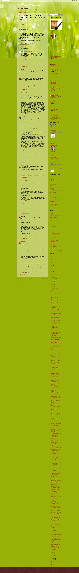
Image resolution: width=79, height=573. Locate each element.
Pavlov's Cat (23, 50)
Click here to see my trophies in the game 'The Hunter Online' (55, 45)
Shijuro (51, 185)
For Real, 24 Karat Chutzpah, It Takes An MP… (56, 335)
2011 (52, 277)
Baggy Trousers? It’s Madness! (56, 496)
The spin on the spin (54, 237)
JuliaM (22, 216)
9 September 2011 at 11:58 (25, 272)
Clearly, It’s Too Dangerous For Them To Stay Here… (56, 369)
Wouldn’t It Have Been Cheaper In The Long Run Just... (56, 447)
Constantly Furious (54, 145)
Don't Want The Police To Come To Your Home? (56, 522)
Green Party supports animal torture (58, 135)
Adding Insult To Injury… (55, 415)
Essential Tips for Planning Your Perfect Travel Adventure (55, 61)
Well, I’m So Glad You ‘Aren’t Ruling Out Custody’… (56, 450)
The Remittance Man (53, 214)
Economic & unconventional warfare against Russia (55, 142)
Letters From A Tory (54, 228)
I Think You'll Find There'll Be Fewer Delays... (55, 466)
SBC (21, 150)
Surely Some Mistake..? (55, 392)
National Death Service (54, 112)
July (52, 550)
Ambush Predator (28, 5)
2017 (52, 268)
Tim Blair (51, 220)
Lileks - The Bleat (52, 216)
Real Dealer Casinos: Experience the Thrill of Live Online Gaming (56, 229)
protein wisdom (52, 221)
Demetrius (22, 77)
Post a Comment (22, 274)
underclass (27, 44)
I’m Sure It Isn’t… (54, 290)
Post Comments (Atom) (25, 280)
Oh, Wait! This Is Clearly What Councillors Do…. (56, 411)
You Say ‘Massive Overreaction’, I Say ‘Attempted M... (54, 453)
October (53, 281)
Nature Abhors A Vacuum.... (55, 417)
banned (22, 116)
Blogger (49, 570)
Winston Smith (52, 191)
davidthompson (53, 157)
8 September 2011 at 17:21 (25, 89)
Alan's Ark (52, 232)
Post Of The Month (54, 301)
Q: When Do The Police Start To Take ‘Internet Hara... (56, 374)
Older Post (45, 278)
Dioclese (52, 165)
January (53, 559)
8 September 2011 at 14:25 (25, 56)
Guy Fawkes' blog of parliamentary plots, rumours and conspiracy (56, 96)
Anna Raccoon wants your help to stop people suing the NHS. (56, 246)
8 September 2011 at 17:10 (25, 80)
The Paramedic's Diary (53, 204)
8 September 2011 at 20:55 (25, 177)
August (53, 549)
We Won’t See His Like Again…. (56, 482)
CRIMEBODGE (53, 64)
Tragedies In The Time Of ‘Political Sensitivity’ (55, 327)
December (53, 278)
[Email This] (29, 43)
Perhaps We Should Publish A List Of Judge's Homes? (56, 513)
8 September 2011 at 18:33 (25, 147)
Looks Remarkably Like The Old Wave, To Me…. (56, 459)
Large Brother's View (53, 198)
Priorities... (53, 384)
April (52, 555)
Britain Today (53, 133)
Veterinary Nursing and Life (54, 200)
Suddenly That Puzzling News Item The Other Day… (56, 337)
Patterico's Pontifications (53, 217)
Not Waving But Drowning (54, 109)
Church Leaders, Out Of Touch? (56, 534)
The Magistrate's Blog (53, 205)
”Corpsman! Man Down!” (55, 425)
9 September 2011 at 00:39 (25, 200)
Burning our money (54, 108)
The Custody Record (53, 180)
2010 (52, 561)
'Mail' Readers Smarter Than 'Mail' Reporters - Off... (55, 371)
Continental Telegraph (54, 73)
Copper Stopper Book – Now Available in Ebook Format (55, 66)
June (52, 552)
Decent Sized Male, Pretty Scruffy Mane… (55, 443)
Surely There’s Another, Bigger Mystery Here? (56, 307)
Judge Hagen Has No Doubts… (56, 317)
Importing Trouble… (54, 404)
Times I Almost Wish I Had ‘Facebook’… (55, 518)
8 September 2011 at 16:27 (25, 66)
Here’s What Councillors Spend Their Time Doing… (56, 414)
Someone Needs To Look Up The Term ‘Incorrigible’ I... (55, 547)
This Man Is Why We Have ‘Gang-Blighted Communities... (55, 474)
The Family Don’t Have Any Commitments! (55, 445)
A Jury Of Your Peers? (54, 492)
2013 (52, 274)
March (53, 556)
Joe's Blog (52, 68)
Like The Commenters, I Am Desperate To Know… (55, 545)
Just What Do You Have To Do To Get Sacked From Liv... (56, 455)
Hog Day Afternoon (53, 192)
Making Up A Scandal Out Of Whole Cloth (55, 381)
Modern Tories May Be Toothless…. (54, 485)
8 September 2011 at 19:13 (25, 170)
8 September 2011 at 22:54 (25, 185)
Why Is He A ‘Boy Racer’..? (55, 457)
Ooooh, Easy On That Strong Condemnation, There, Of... (56, 461)
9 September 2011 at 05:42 (25, 238)
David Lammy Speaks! (55, 476)
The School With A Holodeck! (56, 315)
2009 (52, 563)
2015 (52, 271)
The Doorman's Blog (53, 184)
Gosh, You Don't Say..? (55, 382)
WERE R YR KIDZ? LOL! (55, 294)
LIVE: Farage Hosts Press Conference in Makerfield (54, 98)
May (52, 553)
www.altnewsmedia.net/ (55, 115)
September (53, 283)
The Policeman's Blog (53, 197)
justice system (23, 44)
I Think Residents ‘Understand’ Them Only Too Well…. (56, 309)
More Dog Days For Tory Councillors (55, 438)
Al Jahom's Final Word (54, 124)
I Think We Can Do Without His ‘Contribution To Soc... (56, 304)
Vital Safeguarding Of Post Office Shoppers (55, 311)
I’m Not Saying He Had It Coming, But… (55, 363)
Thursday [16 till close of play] (55, 92)
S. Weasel (51, 213)
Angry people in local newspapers (54, 241)
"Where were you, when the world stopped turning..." (55, 468)
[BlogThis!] (30, 43)
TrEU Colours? (58, 146)
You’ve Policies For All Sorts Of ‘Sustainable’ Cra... (56, 464)
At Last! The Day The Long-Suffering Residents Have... (56, 401)
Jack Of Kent (52, 188)
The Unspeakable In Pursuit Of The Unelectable (56, 436)
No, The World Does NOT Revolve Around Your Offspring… (55, 386)
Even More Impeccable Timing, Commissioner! (56, 314)
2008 (52, 564)
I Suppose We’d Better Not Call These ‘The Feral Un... (56, 494)
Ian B (22, 69)
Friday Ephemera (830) (54, 158)
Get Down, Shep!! (54, 342)
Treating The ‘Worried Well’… (56, 431)
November (53, 280)
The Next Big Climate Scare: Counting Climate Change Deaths (56, 70)
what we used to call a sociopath (33, 54)
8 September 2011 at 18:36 (25, 162)
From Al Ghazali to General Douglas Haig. (55, 154)
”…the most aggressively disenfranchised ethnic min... (56, 532)
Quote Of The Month (54, 302)
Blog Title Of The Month (55, 299)
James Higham (23, 165)
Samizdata (52, 86)
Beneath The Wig (52, 179)
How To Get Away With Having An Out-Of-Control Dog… (56, 424)
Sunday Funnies (53, 470)
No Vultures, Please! (54, 318)
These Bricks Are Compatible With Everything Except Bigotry (56, 57)
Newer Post (19, 278)
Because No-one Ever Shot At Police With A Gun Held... (56, 487)
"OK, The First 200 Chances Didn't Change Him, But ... (55, 489)
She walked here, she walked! (55, 248)
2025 (52, 256)
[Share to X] (31, 43)
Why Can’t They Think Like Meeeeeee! (55, 347)
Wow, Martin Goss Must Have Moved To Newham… (56, 354)
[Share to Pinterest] (33, 43)
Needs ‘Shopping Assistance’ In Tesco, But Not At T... (56, 498)
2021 (52, 262)
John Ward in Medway (54, 105)
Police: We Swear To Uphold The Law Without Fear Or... (56, 361)
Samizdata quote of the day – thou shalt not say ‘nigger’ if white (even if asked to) (56, 88)
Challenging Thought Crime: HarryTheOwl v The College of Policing (56, 118)
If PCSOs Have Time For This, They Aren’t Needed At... (56, 503)
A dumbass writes (53, 130)
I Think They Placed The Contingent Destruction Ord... (56, 378)
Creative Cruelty (53, 409)
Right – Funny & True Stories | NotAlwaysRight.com (56, 55)
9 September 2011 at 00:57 (25, 213)
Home (32, 278)
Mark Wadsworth (53, 101)
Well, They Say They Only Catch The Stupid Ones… (55, 406)
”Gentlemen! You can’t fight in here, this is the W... (56, 288)
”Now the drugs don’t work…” (55, 538)
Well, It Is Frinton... (54, 402)
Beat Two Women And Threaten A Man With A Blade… (56, 440)
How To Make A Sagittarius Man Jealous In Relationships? (55, 234)
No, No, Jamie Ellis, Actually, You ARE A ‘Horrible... (56, 430)
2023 (52, 259)
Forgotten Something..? (55, 331)
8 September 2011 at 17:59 (25, 113)
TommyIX (41, 570)
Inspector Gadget (52, 201)
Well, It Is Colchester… (55, 367)
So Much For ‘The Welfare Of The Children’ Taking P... (56, 536)
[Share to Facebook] (32, 43)
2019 (52, 265)
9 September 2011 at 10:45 (25, 258)
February (53, 558)
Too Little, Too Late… (54, 508)
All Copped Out (52, 189)
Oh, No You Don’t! (54, 491)
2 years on (52, 102)
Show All (60, 76)
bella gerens (53, 129)
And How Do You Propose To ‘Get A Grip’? (55, 286)
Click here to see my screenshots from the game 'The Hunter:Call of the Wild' (55, 47)
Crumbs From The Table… (55, 339)
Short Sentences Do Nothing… (56, 398)
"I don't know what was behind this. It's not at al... (56, 419)
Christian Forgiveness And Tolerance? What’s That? (55, 515)
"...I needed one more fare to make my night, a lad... (55, 376)
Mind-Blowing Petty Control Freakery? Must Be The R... (56, 397)
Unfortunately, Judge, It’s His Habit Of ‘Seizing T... (55, 321)
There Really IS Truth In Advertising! (55, 501)
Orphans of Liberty (54, 82)
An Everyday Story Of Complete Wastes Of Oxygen (56, 333)
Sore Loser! (53, 284)
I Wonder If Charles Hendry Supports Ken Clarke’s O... (56, 507)
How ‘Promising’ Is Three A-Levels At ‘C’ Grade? (55, 421)
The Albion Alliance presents (55, 60)
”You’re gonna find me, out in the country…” (55, 527)
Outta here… (53, 125)
